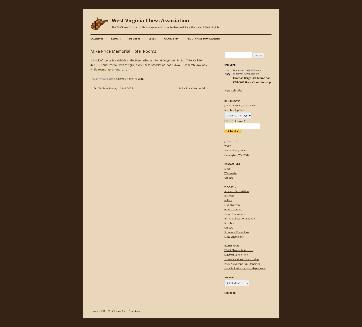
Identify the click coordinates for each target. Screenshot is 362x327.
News (121, 78)
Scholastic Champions (236, 232)
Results (116, 38)
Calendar (96, 38)
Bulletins (229, 196)
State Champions (234, 236)
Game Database (233, 209)
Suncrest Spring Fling (236, 254)
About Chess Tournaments (204, 38)
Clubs (152, 38)
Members (134, 38)
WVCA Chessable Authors (238, 250)
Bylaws (228, 200)
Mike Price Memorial (193, 88)
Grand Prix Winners (235, 214)
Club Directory (232, 205)
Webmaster (230, 173)
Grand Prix (171, 38)
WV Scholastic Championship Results (244, 268)
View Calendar (233, 90)
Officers (228, 177)
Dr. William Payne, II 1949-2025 (111, 88)
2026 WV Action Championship (241, 259)
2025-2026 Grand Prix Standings (242, 264)
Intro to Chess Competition (239, 218)
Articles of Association (236, 191)
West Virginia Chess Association (150, 20)
